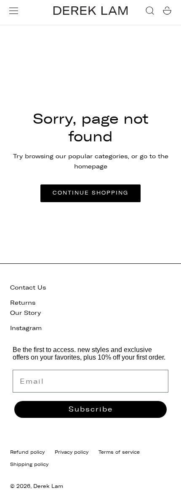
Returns (22, 302)
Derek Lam (48, 486)
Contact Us (28, 287)
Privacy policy (71, 452)
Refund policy (27, 452)
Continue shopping (90, 193)
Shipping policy (29, 464)
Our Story (25, 313)
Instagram (26, 328)
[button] (13, 11)
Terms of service (119, 452)
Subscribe (91, 409)
